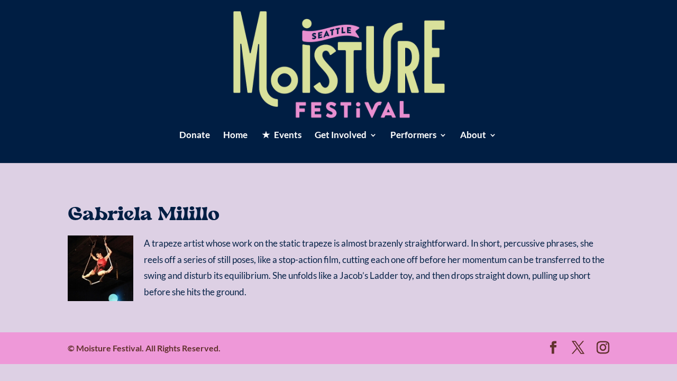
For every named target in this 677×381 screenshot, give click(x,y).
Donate (194, 135)
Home (235, 135)
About (473, 135)
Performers (413, 135)
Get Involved (341, 135)
